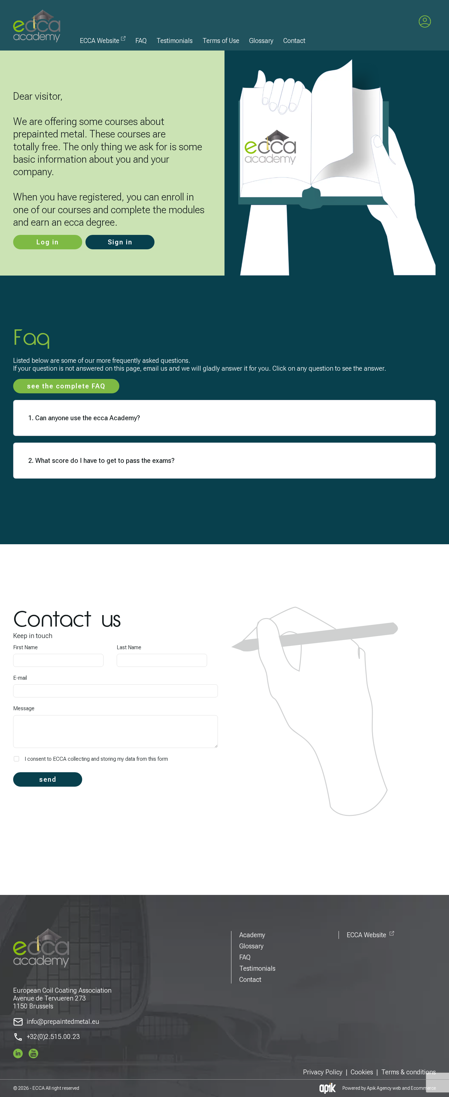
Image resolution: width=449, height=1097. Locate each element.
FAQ (141, 41)
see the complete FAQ (66, 386)
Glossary (261, 41)
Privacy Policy (323, 1072)
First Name (25, 647)
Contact (294, 41)
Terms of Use (220, 41)
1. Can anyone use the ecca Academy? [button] (84, 418)
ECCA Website (99, 41)
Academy (252, 935)
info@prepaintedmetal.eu (63, 1021)
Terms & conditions (408, 1072)
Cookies (362, 1072)
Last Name (129, 647)
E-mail (20, 678)
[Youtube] (33, 1053)
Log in (47, 242)
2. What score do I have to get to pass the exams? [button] (101, 461)
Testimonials (174, 41)
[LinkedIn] (18, 1053)
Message (24, 708)
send (48, 779)
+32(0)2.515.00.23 (53, 1037)
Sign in (120, 242)
